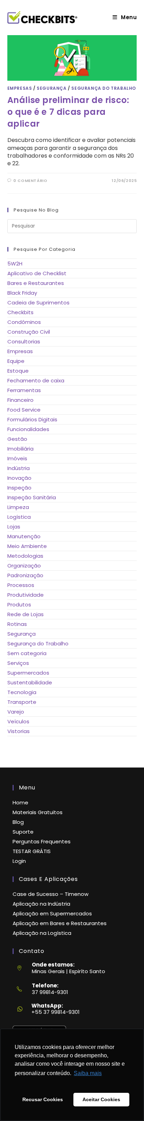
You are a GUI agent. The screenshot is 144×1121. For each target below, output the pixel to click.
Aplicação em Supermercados (52, 913)
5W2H (14, 263)
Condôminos (24, 322)
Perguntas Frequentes (42, 841)
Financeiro (20, 400)
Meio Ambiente (27, 546)
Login (19, 861)
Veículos (18, 721)
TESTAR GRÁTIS (32, 851)
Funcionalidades (28, 429)
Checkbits (20, 312)
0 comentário (30, 180)
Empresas (19, 88)
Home (20, 802)
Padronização (25, 575)
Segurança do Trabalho (103, 88)
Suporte (23, 831)
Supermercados (28, 672)
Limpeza (18, 507)
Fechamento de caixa (35, 380)
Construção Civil (28, 331)
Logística (19, 516)
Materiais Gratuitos (38, 812)
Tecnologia (21, 692)
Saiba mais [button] (88, 1073)
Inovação (19, 478)
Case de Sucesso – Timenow (50, 894)
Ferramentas (24, 390)
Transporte (21, 702)
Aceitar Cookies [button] (101, 1099)
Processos (20, 585)
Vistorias (18, 731)
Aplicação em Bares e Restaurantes (60, 923)
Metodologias (25, 555)
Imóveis (17, 458)
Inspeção (19, 487)
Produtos (19, 604)
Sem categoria (26, 653)
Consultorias (23, 341)
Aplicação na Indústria (41, 903)
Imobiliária (20, 448)
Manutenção (24, 536)
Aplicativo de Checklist (36, 273)
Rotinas (17, 624)
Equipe (15, 361)
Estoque (18, 370)
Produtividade (25, 594)
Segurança (51, 88)
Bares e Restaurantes (35, 283)
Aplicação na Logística (42, 933)
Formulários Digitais (32, 419)
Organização (24, 565)
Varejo (15, 711)
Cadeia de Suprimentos (38, 302)
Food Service (24, 409)
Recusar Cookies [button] (42, 1099)
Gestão (17, 439)
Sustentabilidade (29, 682)
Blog (18, 822)
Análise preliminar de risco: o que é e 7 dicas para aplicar (68, 111)
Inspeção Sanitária (31, 497)
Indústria (18, 468)
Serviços (18, 663)
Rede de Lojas (25, 614)
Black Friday (22, 292)
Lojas (13, 526)
